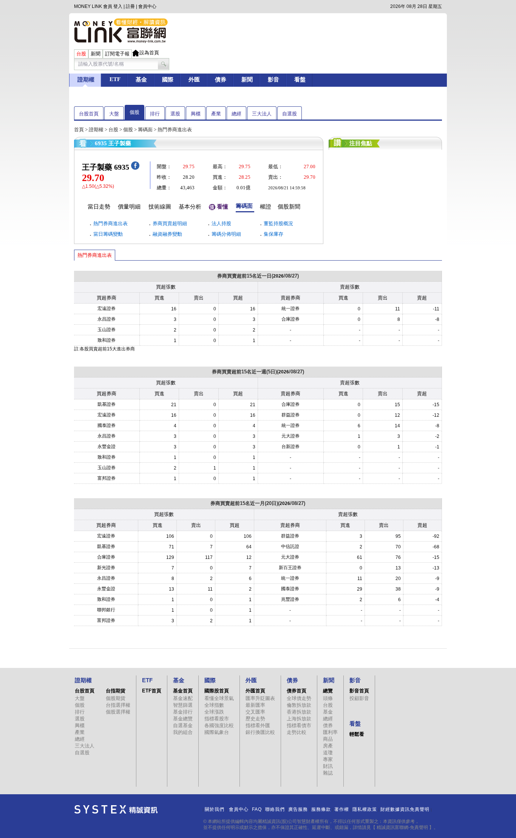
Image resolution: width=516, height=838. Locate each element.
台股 (113, 129)
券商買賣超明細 (170, 223)
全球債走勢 (299, 698)
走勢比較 (296, 732)
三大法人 (262, 114)
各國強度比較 (219, 725)
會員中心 (147, 6)
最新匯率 (255, 705)
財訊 (328, 766)
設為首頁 (149, 52)
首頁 (79, 129)
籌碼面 (145, 129)
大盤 (114, 114)
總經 (236, 114)
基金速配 (183, 698)
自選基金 (183, 725)
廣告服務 (298, 809)
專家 (328, 759)
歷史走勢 (255, 718)
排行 (155, 114)
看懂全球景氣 (219, 698)
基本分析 (190, 207)
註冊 (130, 6)
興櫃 (196, 114)
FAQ (257, 809)
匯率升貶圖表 (260, 698)
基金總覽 (183, 718)
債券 (328, 725)
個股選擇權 (118, 712)
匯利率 (330, 732)
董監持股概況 (278, 223)
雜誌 (328, 773)
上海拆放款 (299, 718)
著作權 (341, 809)
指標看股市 (216, 718)
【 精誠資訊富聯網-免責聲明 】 (402, 827)
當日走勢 (99, 207)
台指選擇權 (118, 705)
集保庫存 (273, 234)
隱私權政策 (364, 809)
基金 (328, 712)
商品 (328, 739)
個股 (134, 112)
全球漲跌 (214, 712)
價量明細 (129, 207)
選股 (175, 114)
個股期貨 (115, 698)
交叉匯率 (255, 712)
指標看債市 (299, 725)
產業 (216, 114)
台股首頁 (89, 114)
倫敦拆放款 (299, 705)
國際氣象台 (216, 732)
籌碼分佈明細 (226, 234)
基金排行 (183, 712)
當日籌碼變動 (108, 234)
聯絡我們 (275, 809)
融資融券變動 (167, 234)
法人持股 (221, 223)
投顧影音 (359, 698)
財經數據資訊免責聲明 (404, 809)
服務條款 (321, 809)
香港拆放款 (299, 712)
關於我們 (214, 809)
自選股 (289, 114)
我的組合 (183, 732)
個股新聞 (289, 207)
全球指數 (214, 705)
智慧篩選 (183, 705)
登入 (117, 6)
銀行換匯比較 (260, 732)
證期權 (96, 129)
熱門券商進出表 (110, 223)
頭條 (328, 698)
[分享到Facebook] (135, 168)
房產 (328, 746)
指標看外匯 (258, 725)
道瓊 (328, 752)
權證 (265, 207)
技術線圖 (159, 207)
